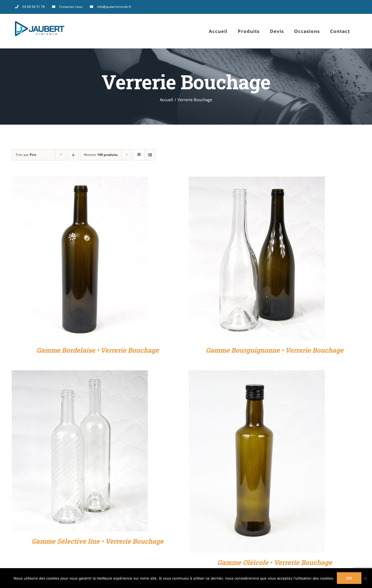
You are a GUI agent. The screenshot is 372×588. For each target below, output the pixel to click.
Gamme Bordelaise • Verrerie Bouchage (97, 350)
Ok (349, 578)
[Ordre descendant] (73, 154)
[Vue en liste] (150, 154)
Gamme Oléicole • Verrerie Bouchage (274, 562)
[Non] (365, 578)
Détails (79, 259)
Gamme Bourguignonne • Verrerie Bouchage (274, 350)
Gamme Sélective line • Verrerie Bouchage (97, 541)
